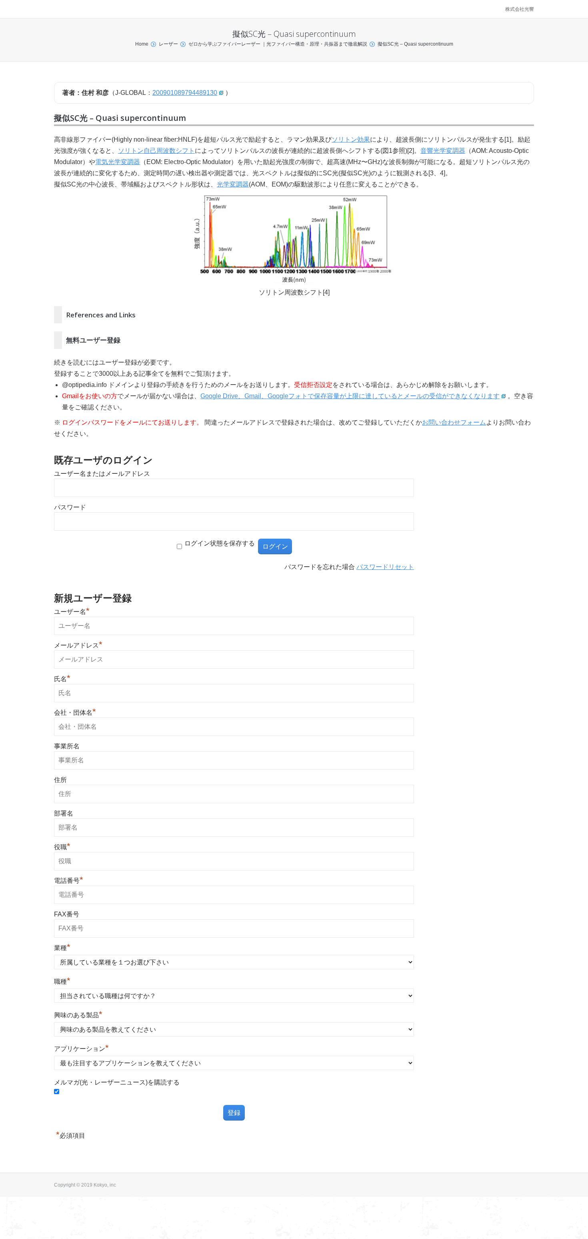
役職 (62, 847)
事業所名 (67, 746)
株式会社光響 (519, 9)
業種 (62, 947)
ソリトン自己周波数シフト (156, 150)
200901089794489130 (184, 92)
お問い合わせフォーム (454, 422)
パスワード (70, 507)
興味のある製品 (78, 1015)
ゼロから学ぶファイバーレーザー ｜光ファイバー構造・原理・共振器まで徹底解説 (277, 44)
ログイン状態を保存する (219, 543)
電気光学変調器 (117, 161)
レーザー (168, 44)
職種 (62, 981)
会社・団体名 (75, 712)
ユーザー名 (72, 611)
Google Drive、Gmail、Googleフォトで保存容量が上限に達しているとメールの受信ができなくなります (350, 396)
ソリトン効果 (351, 139)
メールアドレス (78, 645)
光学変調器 (233, 184)
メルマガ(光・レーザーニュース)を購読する (117, 1082)
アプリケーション (81, 1048)
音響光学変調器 (442, 150)
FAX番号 (66, 914)
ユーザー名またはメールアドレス (102, 473)
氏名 (62, 679)
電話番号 (68, 880)
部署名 (63, 813)
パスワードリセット (385, 566)
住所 (60, 779)
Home (141, 44)
